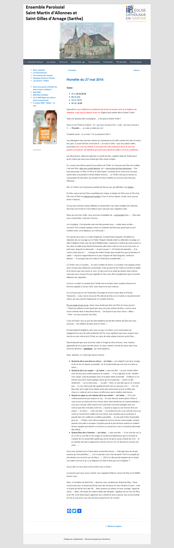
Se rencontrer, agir (78, 62)
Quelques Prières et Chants (44, 78)
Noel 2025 (37, 92)
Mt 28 (73, 103)
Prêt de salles (121, 62)
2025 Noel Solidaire (40, 95)
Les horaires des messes (43, 75)
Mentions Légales (115, 526)
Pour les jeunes (136, 62)
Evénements (108, 62)
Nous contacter (39, 70)
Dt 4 (73, 93)
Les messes (51, 62)
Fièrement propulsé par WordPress (97, 539)
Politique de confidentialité (73, 539)
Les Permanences (40, 72)
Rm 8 (73, 100)
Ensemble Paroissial (35, 62)
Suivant (137, 70)
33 (78, 96)
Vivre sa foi (63, 62)
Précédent (71, 70)
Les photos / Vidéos (41, 80)
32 (75, 96)
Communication (94, 62)
